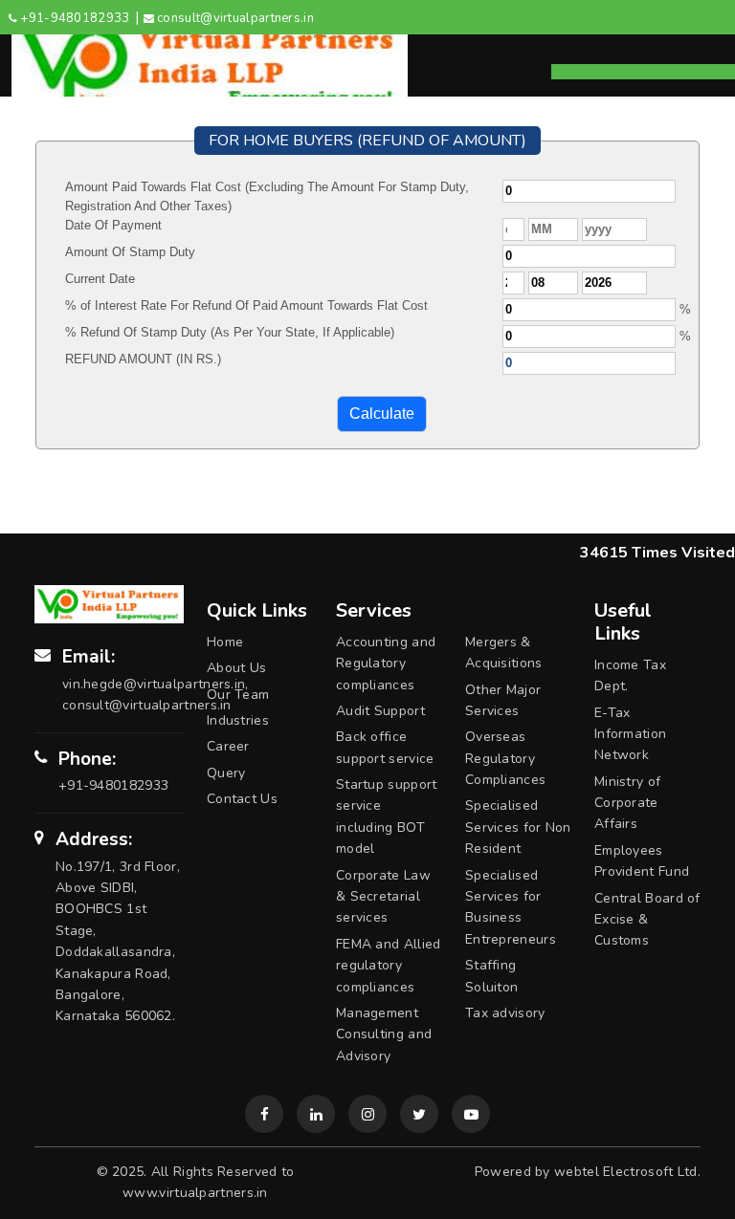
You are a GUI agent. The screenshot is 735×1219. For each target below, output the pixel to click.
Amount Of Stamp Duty (130, 252)
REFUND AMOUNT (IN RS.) (143, 359)
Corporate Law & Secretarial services (383, 896)
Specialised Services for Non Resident (518, 827)
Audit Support (380, 711)
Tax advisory (505, 1013)
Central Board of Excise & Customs (647, 919)
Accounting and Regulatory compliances (385, 663)
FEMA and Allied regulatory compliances (388, 965)
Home (225, 642)
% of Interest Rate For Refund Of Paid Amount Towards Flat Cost (246, 305)
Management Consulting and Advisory (384, 1034)
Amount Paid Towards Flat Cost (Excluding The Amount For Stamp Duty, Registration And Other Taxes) (267, 196)
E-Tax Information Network (630, 734)
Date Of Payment (113, 225)
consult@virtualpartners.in (235, 18)
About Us (236, 668)
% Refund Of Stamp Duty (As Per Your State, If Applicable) (229, 332)
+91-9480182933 (74, 18)
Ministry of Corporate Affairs (627, 803)
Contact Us (242, 799)
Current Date (100, 279)
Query (226, 773)
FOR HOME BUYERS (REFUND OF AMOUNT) (367, 140)
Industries (238, 720)
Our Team (238, 695)
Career (228, 746)
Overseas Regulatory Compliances (505, 758)
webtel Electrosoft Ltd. (627, 1172)
